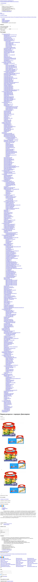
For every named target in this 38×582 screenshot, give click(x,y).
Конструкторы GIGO (8, 157)
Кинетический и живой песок (7, 351)
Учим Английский (6, 328)
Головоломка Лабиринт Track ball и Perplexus (12, 73)
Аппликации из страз (10, 183)
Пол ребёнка (2, 27)
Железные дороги (7, 395)
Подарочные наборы (8, 222)
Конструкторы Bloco (8, 161)
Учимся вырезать (7, 294)
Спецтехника (7, 400)
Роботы (8, 143)
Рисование (8, 242)
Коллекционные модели (10, 382)
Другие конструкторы (10, 138)
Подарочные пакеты (8, 105)
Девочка (8, 524)
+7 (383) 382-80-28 (3, 3)
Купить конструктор (4, 562)
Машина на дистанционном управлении (13, 378)
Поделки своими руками (10, 239)
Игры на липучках (8, 344)
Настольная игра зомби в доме (32, 566)
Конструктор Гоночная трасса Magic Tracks (11, 166)
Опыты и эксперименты (7, 91)
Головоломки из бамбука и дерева (10, 74)
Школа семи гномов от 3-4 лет (11, 282)
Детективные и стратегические (10, 48)
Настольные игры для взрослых (10, 58)
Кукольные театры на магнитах (9, 173)
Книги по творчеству (8, 238)
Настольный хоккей (19, 559)
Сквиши (6, 116)
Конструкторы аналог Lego (9, 141)
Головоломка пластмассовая (9, 63)
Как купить (2, 1)
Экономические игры (8, 39)
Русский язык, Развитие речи (11, 263)
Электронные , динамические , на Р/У (11, 140)
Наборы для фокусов (6, 122)
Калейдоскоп (7, 117)
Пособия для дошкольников (9, 306)
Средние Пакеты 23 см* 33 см (11, 107)
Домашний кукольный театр (9, 171)
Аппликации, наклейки (9, 181)
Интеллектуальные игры (8, 49)
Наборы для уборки (10, 359)
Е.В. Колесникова (9, 247)
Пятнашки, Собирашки (8, 85)
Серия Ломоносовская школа (11, 267)
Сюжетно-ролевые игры (9, 356)
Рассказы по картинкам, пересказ (10, 296)
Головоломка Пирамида (8, 80)
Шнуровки (8, 313)
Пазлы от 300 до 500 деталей (11, 66)
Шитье (8, 192)
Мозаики (4, 174)
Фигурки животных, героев (11, 357)
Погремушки (7, 323)
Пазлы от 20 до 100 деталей (11, 64)
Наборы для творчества (6, 20)
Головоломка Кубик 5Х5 (8, 86)
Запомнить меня (4, 574)
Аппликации (8, 241)
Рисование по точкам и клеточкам (12, 258)
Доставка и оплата (12, 1)
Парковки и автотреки (8, 375)
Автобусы (8, 386)
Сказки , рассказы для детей (9, 295)
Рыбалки (8, 364)
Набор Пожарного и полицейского (12, 365)
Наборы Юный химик (8, 92)
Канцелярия (7, 214)
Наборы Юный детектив (8, 98)
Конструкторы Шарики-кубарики (10, 167)
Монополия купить (19, 558)
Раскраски (6, 285)
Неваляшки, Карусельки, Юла (9, 321)
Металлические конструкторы (9, 135)
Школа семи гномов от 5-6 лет (11, 284)
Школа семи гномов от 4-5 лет (11, 283)
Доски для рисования (10, 204)
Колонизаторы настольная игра (5, 566)
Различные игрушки (6, 355)
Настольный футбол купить (5, 565)
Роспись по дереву (9, 207)
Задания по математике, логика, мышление (13, 265)
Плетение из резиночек (8, 216)
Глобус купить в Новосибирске (5, 563)
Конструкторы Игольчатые (9, 162)
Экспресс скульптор (8, 110)
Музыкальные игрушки (10, 322)
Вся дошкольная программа (11, 271)
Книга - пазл (6, 304)
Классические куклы (8, 406)
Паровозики (8, 385)
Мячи (7, 368)
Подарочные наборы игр (10, 47)
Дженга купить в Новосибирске (32, 563)
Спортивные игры (8, 50)
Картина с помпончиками (8, 221)
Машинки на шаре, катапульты (11, 390)
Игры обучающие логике (9, 343)
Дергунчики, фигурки (8, 319)
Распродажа (4, 411)
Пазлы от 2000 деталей (10, 69)
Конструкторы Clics (8, 158)
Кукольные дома (7, 401)
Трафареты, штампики (10, 202)
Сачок (7, 371)
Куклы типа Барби (8, 404)
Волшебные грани (9, 243)
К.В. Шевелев (9, 260)
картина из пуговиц (7, 220)
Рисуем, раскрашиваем (5, 21)
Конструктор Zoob (7, 160)
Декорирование (9, 191)
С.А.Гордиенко (9, 269)
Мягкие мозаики (7, 176)
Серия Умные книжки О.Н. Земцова (12, 250)
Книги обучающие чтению (9, 277)
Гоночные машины (10, 146)
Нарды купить (3, 560)
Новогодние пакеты (10, 109)
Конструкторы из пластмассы (9, 136)
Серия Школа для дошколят (11, 256)
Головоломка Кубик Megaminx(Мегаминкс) (11, 89)
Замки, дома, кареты (10, 142)
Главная (3, 18)
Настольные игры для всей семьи (10, 34)
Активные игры (7, 37)
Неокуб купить (18, 564)
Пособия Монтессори (8, 127)
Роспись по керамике (10, 206)
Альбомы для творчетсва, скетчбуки (12, 208)
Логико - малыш (7, 128)
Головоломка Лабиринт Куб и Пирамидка (11, 82)
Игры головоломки (8, 38)
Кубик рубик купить (19, 563)
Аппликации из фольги (10, 182)
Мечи (5, 396)
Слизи (5, 399)
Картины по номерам (10, 205)
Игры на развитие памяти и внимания (13, 42)
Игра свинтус (29, 565)
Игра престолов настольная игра (6, 559)
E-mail (1, 571)
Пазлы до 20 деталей (10, 65)
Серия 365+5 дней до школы (11, 252)
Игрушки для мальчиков (7, 374)
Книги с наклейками (8, 244)
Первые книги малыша (8, 291)
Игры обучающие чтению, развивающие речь (12, 332)
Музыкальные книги (8, 308)
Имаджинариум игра (30, 558)
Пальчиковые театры (8, 172)
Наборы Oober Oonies (8, 168)
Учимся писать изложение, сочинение (12, 264)
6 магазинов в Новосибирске (6, 11)
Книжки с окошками (8, 297)
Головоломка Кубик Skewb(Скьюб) (10, 90)
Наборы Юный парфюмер (9, 97)
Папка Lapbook (7, 302)
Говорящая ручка (7, 353)
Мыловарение (7, 210)
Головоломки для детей (8, 76)
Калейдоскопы (7, 408)
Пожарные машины (10, 384)
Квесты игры (7, 56)
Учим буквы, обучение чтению (11, 274)
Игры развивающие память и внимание (11, 338)
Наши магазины (6, 1)
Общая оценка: (2, 532)
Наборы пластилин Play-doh (11, 196)
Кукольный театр (5, 170)
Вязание (8, 194)
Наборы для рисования (10, 209)
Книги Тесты (7, 278)
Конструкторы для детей (7, 133)
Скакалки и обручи (9, 370)
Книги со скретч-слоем (8, 301)
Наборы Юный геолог (8, 100)
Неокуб (6, 103)
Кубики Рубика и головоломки (9, 71)
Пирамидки (7, 317)
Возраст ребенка (3, 26)
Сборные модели (5, 223)
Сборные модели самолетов (9, 227)
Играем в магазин (9, 361)
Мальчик (5, 524)
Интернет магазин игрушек (4, 551)
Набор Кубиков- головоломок (9, 83)
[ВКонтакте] (0, 506)
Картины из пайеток (8, 213)
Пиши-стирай (7, 300)
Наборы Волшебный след (9, 326)
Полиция (8, 389)
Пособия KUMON (9, 245)
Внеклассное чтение (8, 289)
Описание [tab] (3, 507)
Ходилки (8, 41)
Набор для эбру (7, 217)
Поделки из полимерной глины (11, 200)
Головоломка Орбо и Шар (9, 79)
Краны (7, 383)
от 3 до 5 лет (6, 523)
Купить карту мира (30, 562)
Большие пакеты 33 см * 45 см (11, 108)
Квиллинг (8, 185)
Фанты (6, 55)
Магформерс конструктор (31, 560)
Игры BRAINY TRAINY (8, 60)
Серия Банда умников (10, 257)
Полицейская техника (10, 153)
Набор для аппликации (10, 184)
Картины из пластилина (10, 197)
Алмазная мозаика (8, 218)
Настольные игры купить (5, 558)
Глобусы (6, 231)
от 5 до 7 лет (10, 523)
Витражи (6, 186)
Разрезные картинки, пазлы (11, 312)
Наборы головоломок (10, 72)
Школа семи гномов (8, 279)
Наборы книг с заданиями (9, 299)
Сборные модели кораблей (9, 226)
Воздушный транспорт (10, 147)
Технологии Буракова (10, 251)
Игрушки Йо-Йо (7, 111)
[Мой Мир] (3, 506)
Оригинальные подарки (7, 102)
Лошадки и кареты (7, 407)
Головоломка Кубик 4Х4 (8, 88)
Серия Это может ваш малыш (11, 275)
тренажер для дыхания (8, 337)
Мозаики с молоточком (8, 177)
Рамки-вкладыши (9, 311)
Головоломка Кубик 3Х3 (8, 81)
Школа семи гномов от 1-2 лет (11, 280)
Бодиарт (6, 211)
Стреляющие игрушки (8, 394)
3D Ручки (4, 132)
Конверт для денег (7, 115)
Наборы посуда (9, 360)
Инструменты (9, 363)
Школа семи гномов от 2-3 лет (11, 281)
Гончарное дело (9, 195)
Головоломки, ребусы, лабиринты (10, 298)
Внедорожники (9, 388)
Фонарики (6, 391)
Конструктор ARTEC (8, 163)
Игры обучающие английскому (9, 348)
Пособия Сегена (7, 130)
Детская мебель (7, 409)
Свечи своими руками (8, 212)
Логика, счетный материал (11, 314)
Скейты (6, 373)
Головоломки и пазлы (6, 62)
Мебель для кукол (7, 402)
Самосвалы (8, 381)
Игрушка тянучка (7, 113)
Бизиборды (6, 327)
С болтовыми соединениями (11, 137)
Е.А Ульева (8, 248)
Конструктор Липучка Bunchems (10, 165)
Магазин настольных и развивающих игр (6, 0)
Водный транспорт (9, 145)
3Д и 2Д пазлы (7, 75)
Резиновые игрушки (8, 324)
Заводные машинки (10, 387)
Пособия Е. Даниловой (8, 125)
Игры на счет (9, 45)
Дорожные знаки (7, 398)
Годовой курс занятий (10, 254)
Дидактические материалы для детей (11, 232)
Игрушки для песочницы (11, 366)
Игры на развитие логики (11, 44)
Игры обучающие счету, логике (10, 333)
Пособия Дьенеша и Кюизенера (9, 126)
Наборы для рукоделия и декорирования (11, 189)
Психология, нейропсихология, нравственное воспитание (14, 307)
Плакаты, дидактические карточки (8, 229)
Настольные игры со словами (9, 54)
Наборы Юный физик (8, 93)
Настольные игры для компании (10, 36)
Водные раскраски (10, 203)
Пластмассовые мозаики (9, 178)
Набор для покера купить (31, 561)
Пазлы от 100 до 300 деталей (11, 67)
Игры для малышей (6, 309)
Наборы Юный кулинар (8, 99)
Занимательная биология (9, 96)
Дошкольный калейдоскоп (10, 276)
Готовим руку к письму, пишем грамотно (13, 246)
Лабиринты (6, 347)
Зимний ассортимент (8, 372)
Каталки (6, 318)
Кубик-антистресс (7, 120)
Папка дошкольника (10, 249)
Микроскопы (7, 101)
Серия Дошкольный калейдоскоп (11, 262)
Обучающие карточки (8, 341)
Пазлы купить (18, 561)
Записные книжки (7, 121)
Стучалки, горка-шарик (8, 316)
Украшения (8, 193)
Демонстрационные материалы (12, 234)
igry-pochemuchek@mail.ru (7, 555)
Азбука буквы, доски (8, 331)
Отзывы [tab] (3, 509)
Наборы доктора (9, 358)
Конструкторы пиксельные (9, 169)
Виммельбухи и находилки (9, 235)
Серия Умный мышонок (10, 273)
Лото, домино (7, 339)
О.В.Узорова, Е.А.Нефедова (11, 266)
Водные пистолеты (9, 369)
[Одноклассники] (2, 506)
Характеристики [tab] (4, 508)
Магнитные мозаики (8, 175)
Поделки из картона (8, 215)
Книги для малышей (8, 236)
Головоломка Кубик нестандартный (10, 78)
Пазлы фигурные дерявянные (11, 70)
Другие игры (9, 46)
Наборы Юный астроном (8, 94)
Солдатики (6, 397)
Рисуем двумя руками (8, 292)
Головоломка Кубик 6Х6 (8, 87)
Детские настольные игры (9, 40)
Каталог (3, 19)
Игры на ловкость (9, 43)
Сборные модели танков (8, 228)
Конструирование (9, 240)
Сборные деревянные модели (9, 225)
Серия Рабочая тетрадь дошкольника (12, 255)
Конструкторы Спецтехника (11, 151)
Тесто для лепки (9, 198)
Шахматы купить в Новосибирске (21, 560)
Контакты (17, 1)
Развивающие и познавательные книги (11, 237)
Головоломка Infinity (8, 84)
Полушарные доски (7, 349)
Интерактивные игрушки (7, 352)
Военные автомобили (10, 380)
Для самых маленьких (10, 334)
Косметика (6, 104)
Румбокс (6, 219)
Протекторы (6, 59)
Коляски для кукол (7, 403)
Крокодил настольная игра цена (21, 565)
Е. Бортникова (9, 259)
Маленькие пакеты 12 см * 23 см (12, 106)
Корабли (6, 392)
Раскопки (6, 95)
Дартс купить (29, 564)
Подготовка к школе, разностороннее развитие (14, 268)
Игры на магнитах (6, 329)
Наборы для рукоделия (19, 562)
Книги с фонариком (7, 290)
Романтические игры (8, 57)
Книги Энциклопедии (8, 286)
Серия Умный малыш (10, 270)
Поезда (8, 148)
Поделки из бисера (10, 190)
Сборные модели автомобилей (9, 224)
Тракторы (8, 379)
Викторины (7, 35)
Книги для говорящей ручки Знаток (10, 293)
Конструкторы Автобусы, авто (11, 152)
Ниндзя (7, 156)
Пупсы (6, 405)
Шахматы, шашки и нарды (9, 52)
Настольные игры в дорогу (9, 51)
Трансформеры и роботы (9, 393)
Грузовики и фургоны (10, 376)
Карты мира (6, 288)
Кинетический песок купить (31, 559)
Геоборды (6, 131)
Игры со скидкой (7, 61)
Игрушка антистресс (8, 118)
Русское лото (7, 53)
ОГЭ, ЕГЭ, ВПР (7, 303)
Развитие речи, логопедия (9, 287)
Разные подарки (7, 112)
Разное (8, 155)
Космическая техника (10, 150)
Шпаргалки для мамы (8, 342)
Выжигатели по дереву (8, 188)
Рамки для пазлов (9, 68)
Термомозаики (7, 179)
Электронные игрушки (8, 354)
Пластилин (10, 199)
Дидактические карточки (11, 233)
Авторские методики (6, 123)
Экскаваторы (8, 377)
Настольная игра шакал (19, 566)
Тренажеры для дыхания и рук (9, 336)
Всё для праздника (6, 410)
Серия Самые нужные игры (11, 272)
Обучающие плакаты (8, 230)
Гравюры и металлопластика (9, 187)
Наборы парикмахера (10, 362)
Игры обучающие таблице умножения (11, 346)
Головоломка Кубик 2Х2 (8, 77)
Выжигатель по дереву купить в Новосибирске (8, 564)
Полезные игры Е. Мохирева (11, 253)
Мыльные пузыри (9, 367)
